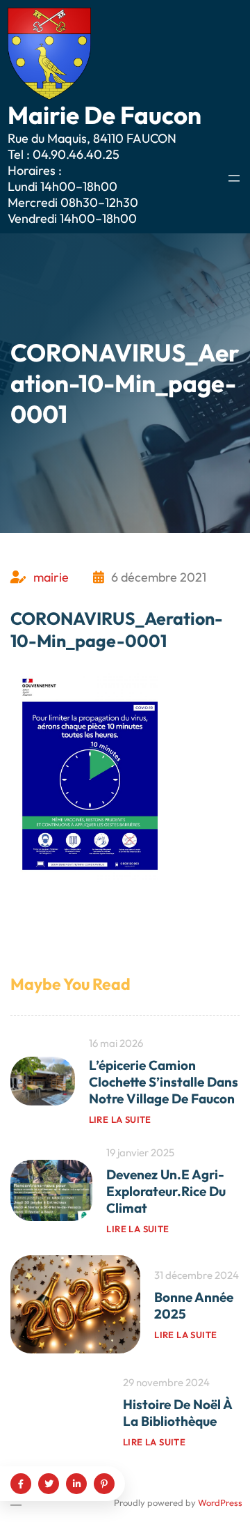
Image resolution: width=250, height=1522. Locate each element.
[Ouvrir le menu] (234, 178)
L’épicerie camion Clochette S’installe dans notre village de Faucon (163, 1082)
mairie (51, 577)
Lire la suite (120, 1119)
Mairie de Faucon (104, 115)
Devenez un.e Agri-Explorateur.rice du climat (166, 1191)
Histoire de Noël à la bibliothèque (177, 1412)
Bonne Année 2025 (193, 1305)
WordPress (220, 1502)
